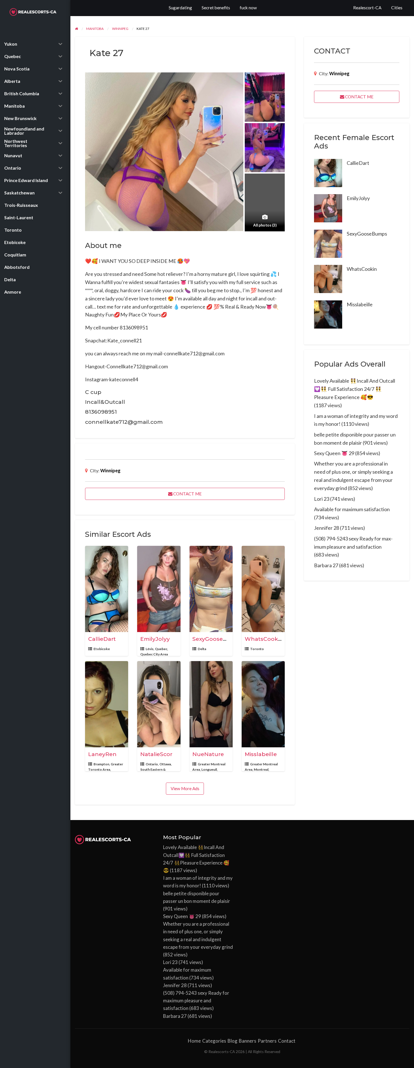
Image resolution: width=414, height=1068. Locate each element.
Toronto (257, 649)
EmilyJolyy (155, 638)
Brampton (101, 764)
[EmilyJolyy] (328, 208)
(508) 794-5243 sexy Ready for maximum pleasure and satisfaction (196, 1000)
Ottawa (165, 764)
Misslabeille (261, 754)
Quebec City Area (154, 654)
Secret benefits (216, 7)
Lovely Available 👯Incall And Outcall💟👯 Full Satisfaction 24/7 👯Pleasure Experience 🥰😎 (354, 389)
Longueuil (209, 769)
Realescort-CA (367, 7)
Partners (267, 1041)
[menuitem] (367, 8)
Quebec (161, 649)
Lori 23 (321, 499)
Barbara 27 (326, 565)
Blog (232, 1041)
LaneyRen (102, 754)
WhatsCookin (264, 638)
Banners (247, 1041)
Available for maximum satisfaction (352, 509)
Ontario (152, 764)
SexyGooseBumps (217, 638)
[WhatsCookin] (328, 278)
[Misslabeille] (328, 314)
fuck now (248, 7)
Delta (202, 649)
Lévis (149, 649)
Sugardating (180, 7)
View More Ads (185, 788)
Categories (214, 1041)
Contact (286, 1041)
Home (194, 1041)
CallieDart (102, 638)
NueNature (208, 754)
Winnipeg (110, 470)
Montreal (261, 769)
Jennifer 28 (326, 528)
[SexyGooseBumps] (328, 243)
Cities (396, 7)
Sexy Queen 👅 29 (334, 453)
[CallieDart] (328, 172)
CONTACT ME (187, 493)
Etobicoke (102, 649)
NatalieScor (156, 754)
